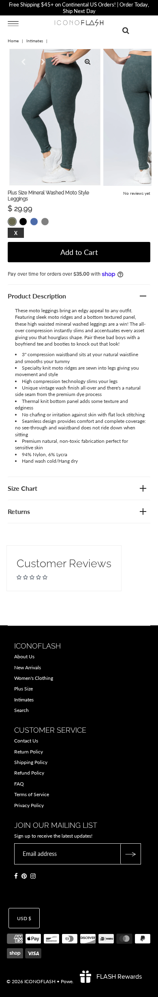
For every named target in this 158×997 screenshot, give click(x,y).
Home (13, 40)
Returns (19, 511)
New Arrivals (27, 667)
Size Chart (22, 488)
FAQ (19, 784)
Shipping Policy (30, 762)
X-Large (15, 233)
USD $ (24, 918)
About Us (24, 656)
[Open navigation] (13, 23)
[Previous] (22, 62)
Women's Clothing (33, 678)
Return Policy (28, 752)
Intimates (34, 40)
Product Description (37, 296)
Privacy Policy (29, 805)
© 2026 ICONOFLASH (31, 981)
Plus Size (23, 689)
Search (21, 710)
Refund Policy (29, 773)
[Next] (42, 62)
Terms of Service (31, 794)
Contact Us (26, 741)
